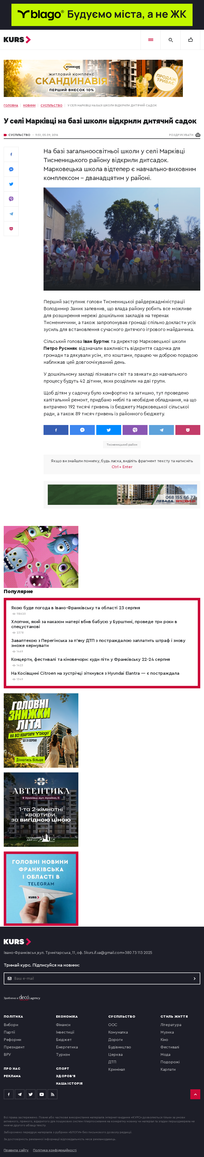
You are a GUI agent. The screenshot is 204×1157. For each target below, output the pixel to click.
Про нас (12, 1068)
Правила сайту (16, 1150)
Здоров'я (65, 1076)
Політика (13, 1016)
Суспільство (19, 134)
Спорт (62, 1068)
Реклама (12, 1076)
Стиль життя (174, 1016)
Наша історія (69, 1083)
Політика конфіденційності (55, 1150)
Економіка (67, 1016)
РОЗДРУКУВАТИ (181, 134)
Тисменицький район (121, 444)
